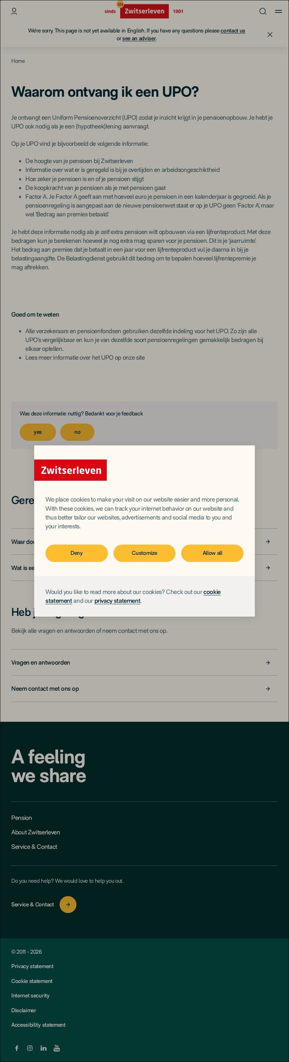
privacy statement (117, 600)
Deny (76, 553)
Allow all (212, 553)
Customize (144, 553)
